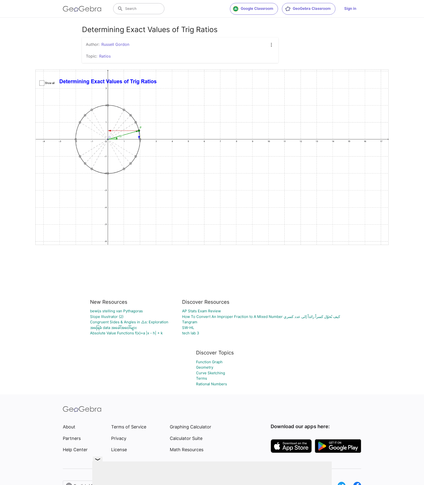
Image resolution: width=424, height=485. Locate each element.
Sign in (350, 8)
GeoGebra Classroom (312, 8)
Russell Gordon (115, 44)
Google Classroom (257, 8)
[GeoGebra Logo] (82, 9)
